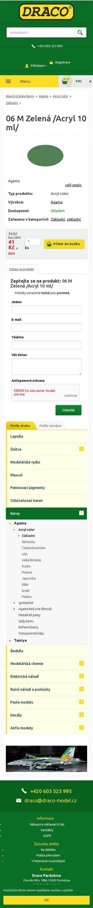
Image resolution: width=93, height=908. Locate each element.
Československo (34, 548)
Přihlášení (37, 66)
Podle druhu (20, 426)
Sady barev (26, 621)
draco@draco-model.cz (51, 800)
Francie (27, 572)
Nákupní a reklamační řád (47, 824)
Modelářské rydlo (25, 462)
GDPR (47, 836)
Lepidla (16, 436)
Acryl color (60, 96)
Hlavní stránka (16, 96)
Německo (28, 542)
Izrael (25, 590)
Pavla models (21, 702)
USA (25, 554)
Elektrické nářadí (24, 676)
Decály (16, 715)
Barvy (30, 96)
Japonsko (29, 578)
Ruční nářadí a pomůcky (30, 689)
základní (74, 219)
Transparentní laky (31, 633)
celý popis (73, 185)
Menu (25, 81)
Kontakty (47, 830)
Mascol (16, 475)
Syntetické (26, 603)
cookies (78, 890)
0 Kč (79, 81)
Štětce (15, 449)
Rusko (26, 566)
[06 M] (45, 155)
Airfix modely (21, 728)
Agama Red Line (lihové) (35, 609)
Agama (43, 96)
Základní (12, 103)
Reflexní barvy (28, 627)
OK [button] (46, 900)
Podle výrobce (50, 426)
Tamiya (20, 640)
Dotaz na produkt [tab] (21, 269)
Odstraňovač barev (26, 500)
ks (27, 248)
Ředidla (16, 651)
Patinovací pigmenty (27, 488)
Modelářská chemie (26, 664)
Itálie (25, 584)
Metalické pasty (29, 615)
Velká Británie (31, 560)
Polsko (27, 597)
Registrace (62, 62)
